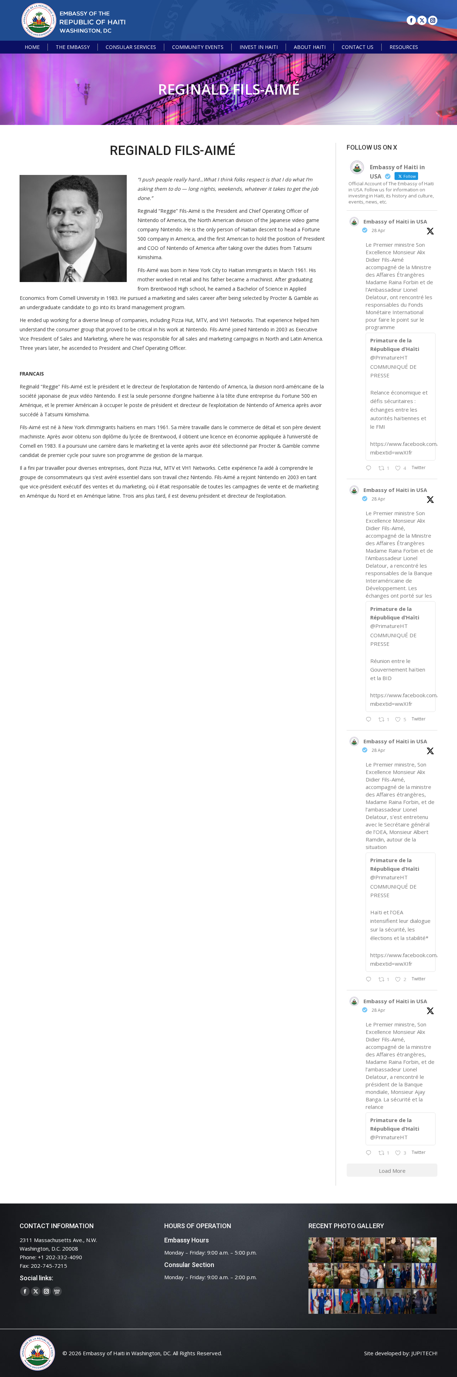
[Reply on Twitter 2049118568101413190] (370, 468)
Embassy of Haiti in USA (395, 221)
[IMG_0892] (399, 1250)
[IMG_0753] (424, 1302)
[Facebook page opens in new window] (411, 20)
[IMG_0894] (373, 1250)
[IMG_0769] (399, 1302)
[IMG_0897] (347, 1250)
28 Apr (378, 230)
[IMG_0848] (399, 1276)
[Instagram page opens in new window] (432, 20)
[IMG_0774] (373, 1302)
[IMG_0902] (321, 1250)
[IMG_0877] (347, 1276)
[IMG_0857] (373, 1276)
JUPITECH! (424, 1353)
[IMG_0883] (321, 1276)
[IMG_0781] (347, 1302)
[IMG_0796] (424, 1276)
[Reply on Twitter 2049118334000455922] (370, 720)
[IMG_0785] (321, 1302)
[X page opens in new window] (422, 20)
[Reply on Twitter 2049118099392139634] (370, 980)
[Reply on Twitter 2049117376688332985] (370, 1153)
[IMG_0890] (424, 1250)
